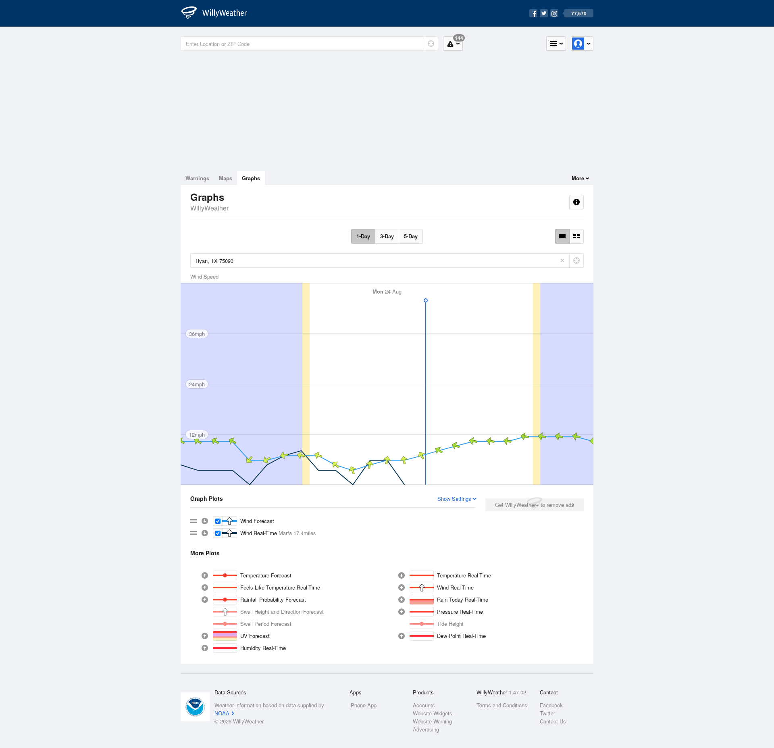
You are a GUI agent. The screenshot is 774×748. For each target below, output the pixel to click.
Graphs (251, 178)
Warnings (197, 178)
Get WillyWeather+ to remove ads (534, 504)
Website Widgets (432, 713)
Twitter (547, 713)
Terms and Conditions (501, 705)
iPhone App (363, 705)
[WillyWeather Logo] (218, 13)
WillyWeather (209, 208)
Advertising (426, 729)
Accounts (424, 705)
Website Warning (432, 721)
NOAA (221, 713)
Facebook (551, 705)
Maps (225, 178)
